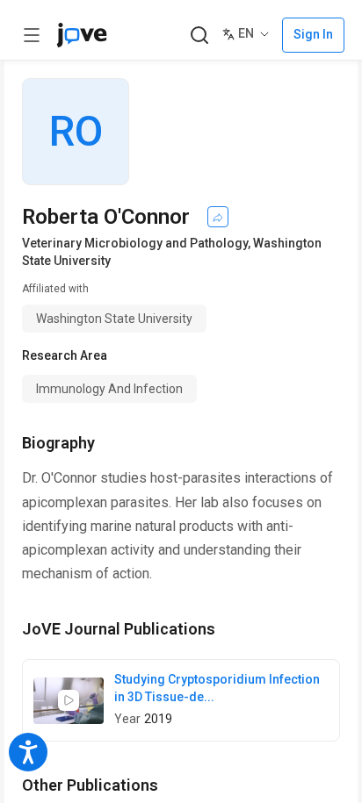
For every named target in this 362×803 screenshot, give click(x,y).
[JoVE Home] (81, 35)
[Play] (68, 700)
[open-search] (199, 35)
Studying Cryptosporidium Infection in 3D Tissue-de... (217, 688)
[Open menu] (32, 35)
